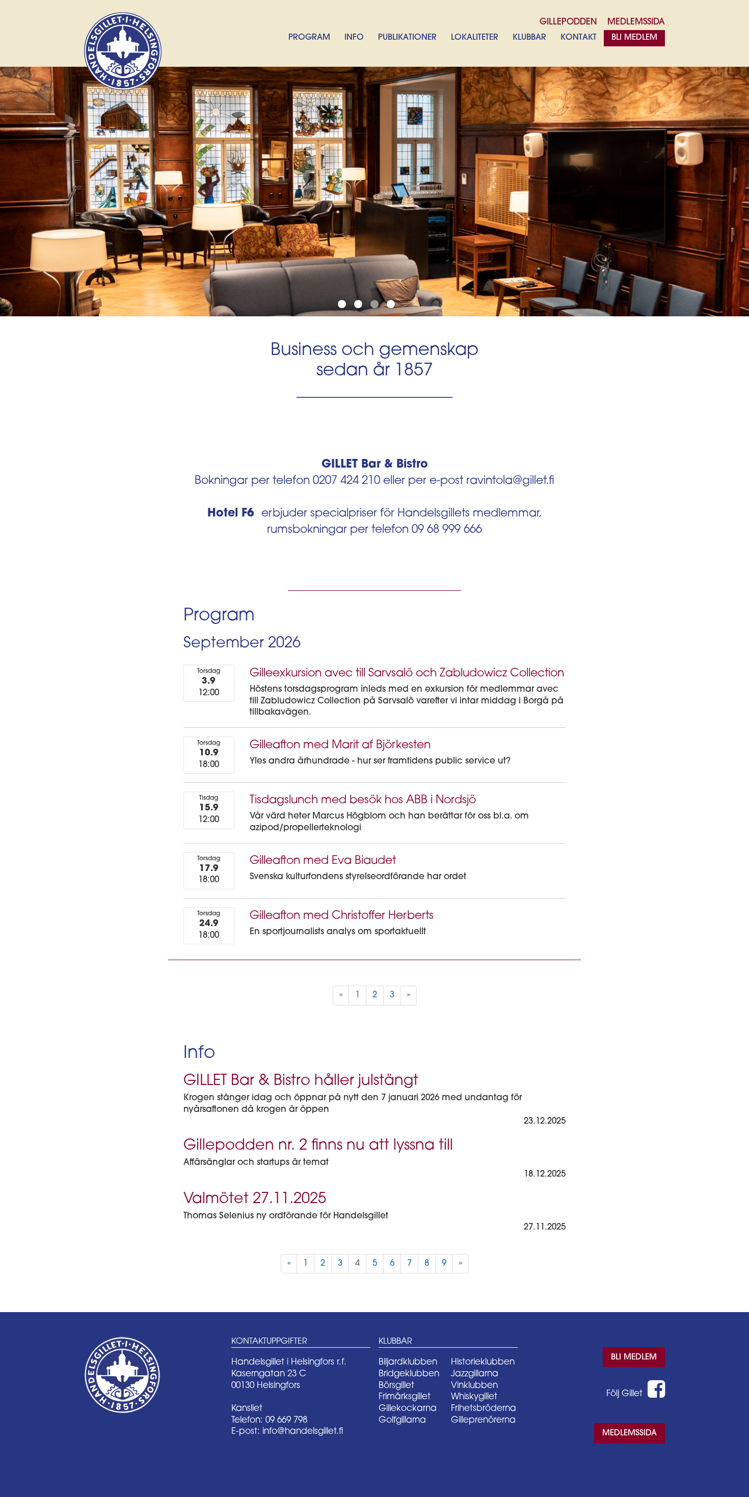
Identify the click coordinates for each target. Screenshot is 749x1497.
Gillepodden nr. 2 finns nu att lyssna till (318, 1145)
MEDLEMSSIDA (636, 22)
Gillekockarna (408, 1408)
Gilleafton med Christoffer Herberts (342, 916)
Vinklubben (474, 1385)
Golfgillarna (402, 1420)
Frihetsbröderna (483, 1408)
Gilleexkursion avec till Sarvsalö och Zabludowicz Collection (407, 673)
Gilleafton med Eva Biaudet (323, 861)
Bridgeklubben (409, 1374)
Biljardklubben (408, 1362)
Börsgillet (396, 1385)
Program (309, 38)
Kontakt (578, 38)
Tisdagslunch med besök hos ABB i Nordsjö (363, 800)
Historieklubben (483, 1362)
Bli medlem (634, 38)
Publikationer (407, 38)
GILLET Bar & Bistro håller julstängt (300, 1081)
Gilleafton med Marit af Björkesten (340, 745)
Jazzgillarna (474, 1374)
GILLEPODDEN (568, 22)
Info (354, 38)
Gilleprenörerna (483, 1420)
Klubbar (529, 38)
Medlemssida (629, 1433)
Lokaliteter (474, 38)
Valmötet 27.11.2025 (254, 1199)
